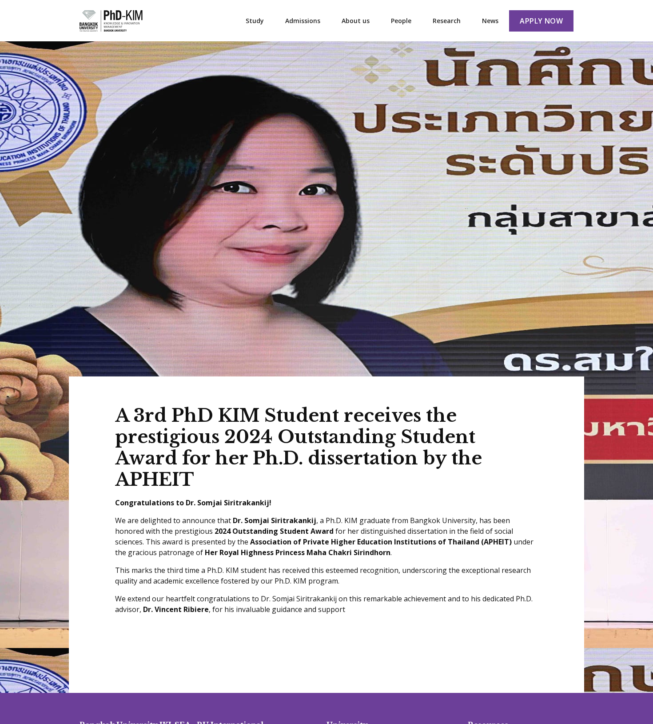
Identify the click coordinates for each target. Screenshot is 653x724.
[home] (111, 21)
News (490, 20)
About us (356, 20)
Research (447, 20)
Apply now (541, 21)
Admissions (302, 20)
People (401, 20)
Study (255, 20)
